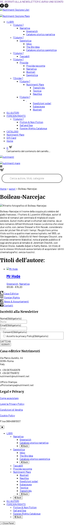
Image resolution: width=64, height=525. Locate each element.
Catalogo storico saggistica (41, 49)
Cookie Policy (7, 415)
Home (10, 140)
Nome (10, 318)
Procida (24, 62)
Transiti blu (39, 87)
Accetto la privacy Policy (27, 336)
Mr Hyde (13, 276)
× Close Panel (7, 523)
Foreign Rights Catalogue (33, 128)
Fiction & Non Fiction (31, 122)
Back (25, 446)
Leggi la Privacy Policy (12, 403)
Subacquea (39, 106)
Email (10, 325)
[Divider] (18, 78)
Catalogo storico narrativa (40, 34)
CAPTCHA (5, 341)
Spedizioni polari (42, 103)
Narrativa (25, 28)
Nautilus (37, 93)
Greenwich (32, 31)
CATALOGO (12, 131)
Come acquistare (9, 398)
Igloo (29, 43)
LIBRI (10, 433)
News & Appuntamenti (16, 301)
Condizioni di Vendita (11, 409)
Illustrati (30, 71)
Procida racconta (35, 65)
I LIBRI (10, 21)
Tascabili (25, 56)
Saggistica (25, 40)
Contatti (8, 305)
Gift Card (11, 137)
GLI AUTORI (13, 112)
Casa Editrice (11, 293)
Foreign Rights (11, 297)
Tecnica (37, 90)
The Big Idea (33, 46)
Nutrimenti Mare (35, 84)
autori (12, 188)
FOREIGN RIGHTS (16, 115)
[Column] (18, 24)
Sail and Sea (26, 125)
